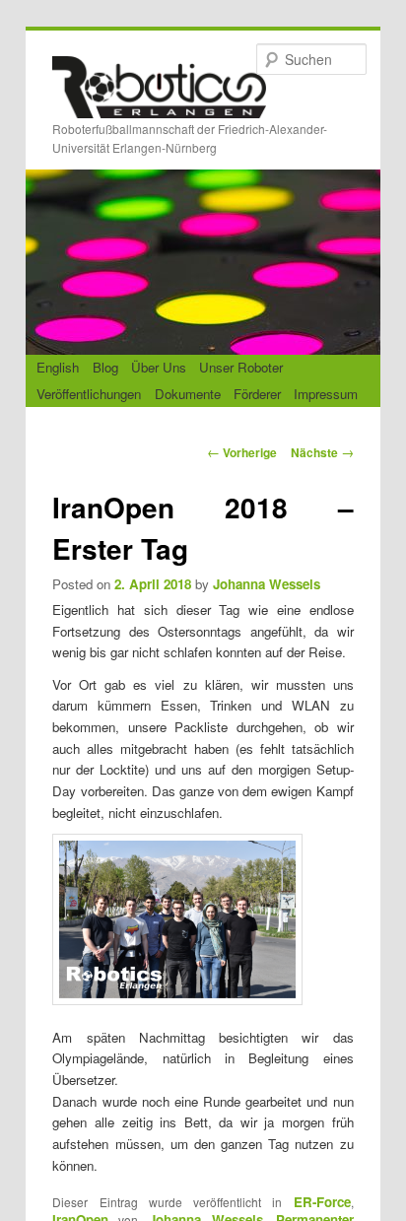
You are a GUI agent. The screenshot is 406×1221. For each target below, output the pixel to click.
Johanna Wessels (266, 584)
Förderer (257, 393)
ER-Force (322, 1201)
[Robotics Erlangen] (159, 101)
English (57, 367)
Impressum (326, 393)
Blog (105, 367)
